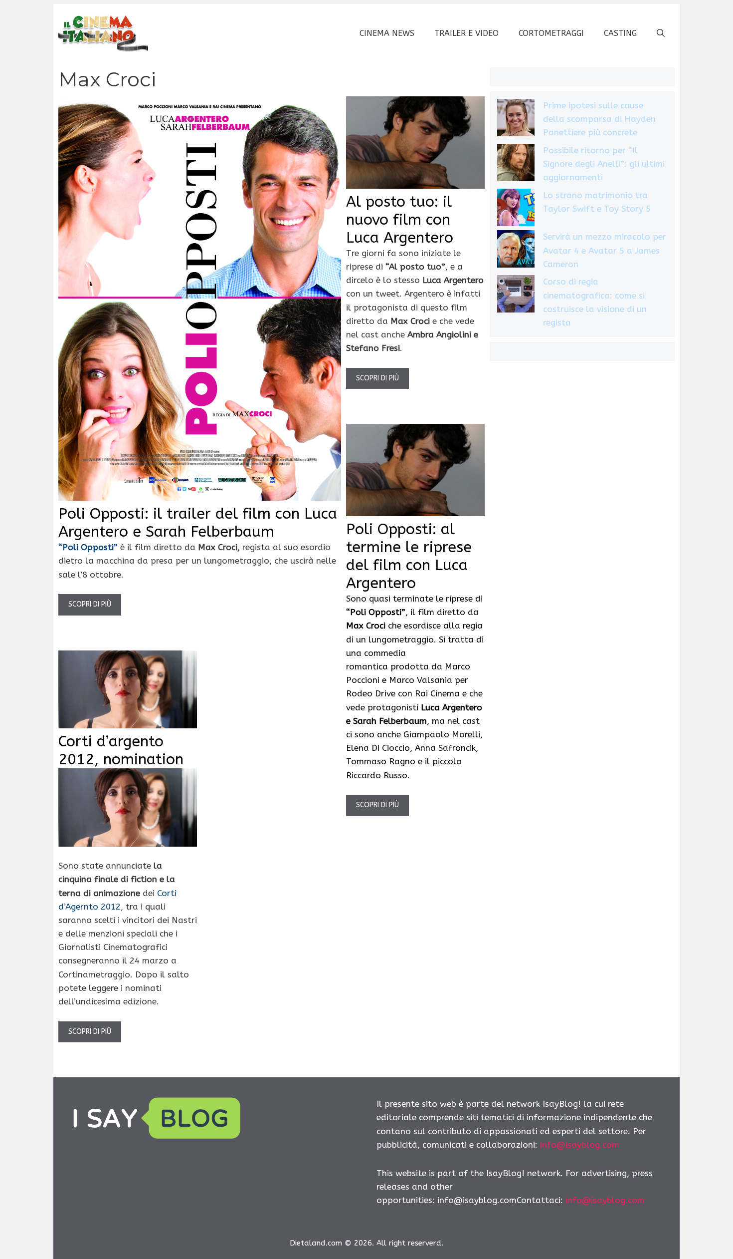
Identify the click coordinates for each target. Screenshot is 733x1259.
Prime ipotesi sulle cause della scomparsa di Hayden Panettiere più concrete (599, 118)
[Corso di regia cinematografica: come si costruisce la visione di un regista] (516, 295)
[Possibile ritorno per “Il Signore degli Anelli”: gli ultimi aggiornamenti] (516, 164)
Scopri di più (89, 604)
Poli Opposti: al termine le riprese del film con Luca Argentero (409, 556)
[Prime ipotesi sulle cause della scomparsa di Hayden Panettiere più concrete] (516, 119)
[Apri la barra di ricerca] (661, 33)
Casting (620, 33)
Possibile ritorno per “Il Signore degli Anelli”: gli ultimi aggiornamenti (604, 163)
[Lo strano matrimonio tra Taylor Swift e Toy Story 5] (516, 209)
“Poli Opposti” (89, 547)
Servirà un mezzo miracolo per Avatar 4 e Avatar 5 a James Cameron (604, 250)
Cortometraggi (551, 33)
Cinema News (387, 33)
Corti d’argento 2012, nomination (120, 750)
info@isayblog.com (579, 1145)
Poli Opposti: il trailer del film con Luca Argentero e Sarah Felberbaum (197, 523)
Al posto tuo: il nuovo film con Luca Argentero (399, 220)
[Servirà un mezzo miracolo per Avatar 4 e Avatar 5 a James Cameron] (516, 251)
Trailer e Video (466, 33)
